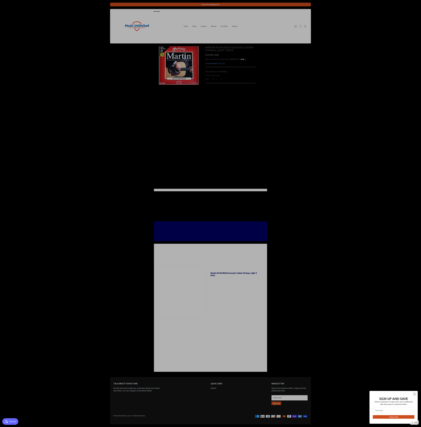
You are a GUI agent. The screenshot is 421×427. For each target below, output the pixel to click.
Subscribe (393, 417)
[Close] (415, 394)
